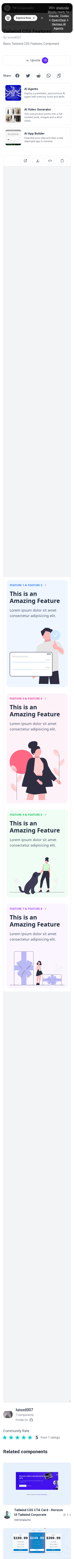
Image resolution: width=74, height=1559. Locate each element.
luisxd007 (24, 1409)
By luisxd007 (12, 37)
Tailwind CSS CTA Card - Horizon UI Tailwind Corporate (38, 1512)
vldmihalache (22, 1519)
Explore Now (23, 17)
